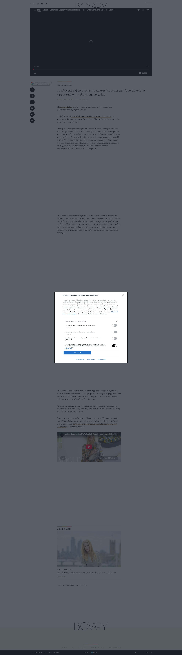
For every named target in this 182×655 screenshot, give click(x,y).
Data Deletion (80, 359)
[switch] (114, 325)
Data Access (91, 359)
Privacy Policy (102, 359)
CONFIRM (77, 353)
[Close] (124, 295)
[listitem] (91, 321)
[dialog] (91, 327)
